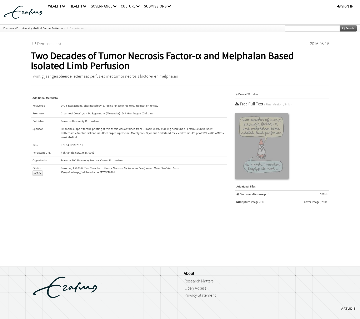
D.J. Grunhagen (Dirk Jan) (138, 113)
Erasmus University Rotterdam (80, 121)
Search (349, 28)
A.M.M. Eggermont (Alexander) (101, 113)
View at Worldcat (248, 94)
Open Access (195, 288)
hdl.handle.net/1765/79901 (77, 152)
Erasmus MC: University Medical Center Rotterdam (34, 28)
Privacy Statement (200, 295)
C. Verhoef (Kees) (71, 113)
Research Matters (199, 281)
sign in (347, 6)
